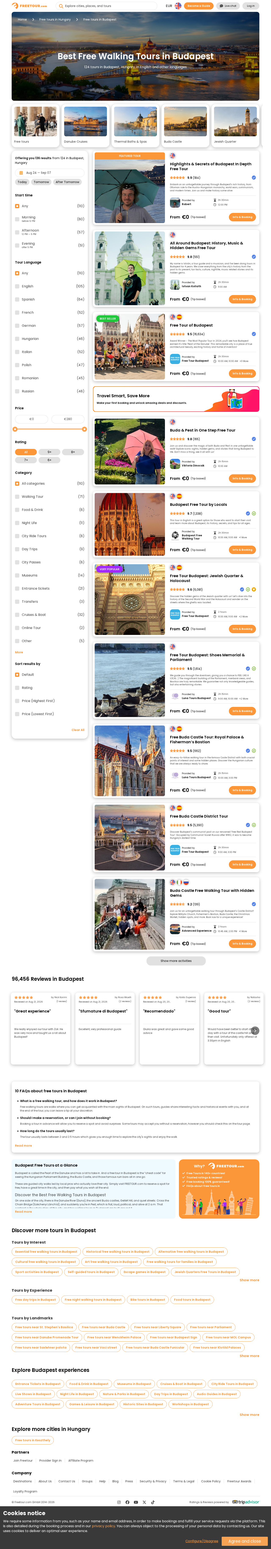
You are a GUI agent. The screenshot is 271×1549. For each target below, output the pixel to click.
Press (129, 1481)
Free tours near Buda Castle (103, 1327)
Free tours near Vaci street (96, 1347)
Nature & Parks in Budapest (124, 1394)
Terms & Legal (183, 1481)
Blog (115, 1481)
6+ (49, 460)
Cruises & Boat (53, 615)
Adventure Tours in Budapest (37, 1404)
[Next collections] (256, 121)
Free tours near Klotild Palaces (217, 1347)
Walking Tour (53, 497)
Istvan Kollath (191, 286)
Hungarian (53, 339)
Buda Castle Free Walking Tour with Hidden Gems (212, 893)
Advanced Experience (197, 930)
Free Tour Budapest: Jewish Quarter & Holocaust (206, 578)
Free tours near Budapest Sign (173, 1337)
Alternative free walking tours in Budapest (191, 1252)
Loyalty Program (25, 1491)
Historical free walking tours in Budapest (117, 1252)
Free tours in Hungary (55, 19)
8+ (73, 452)
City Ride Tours (53, 536)
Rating (27, 688)
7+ (26, 460)
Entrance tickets (53, 588)
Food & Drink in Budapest (88, 1384)
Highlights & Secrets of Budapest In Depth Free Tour (211, 166)
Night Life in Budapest (77, 1394)
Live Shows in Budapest (33, 1394)
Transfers (53, 602)
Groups (87, 1481)
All (26, 452)
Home (22, 19)
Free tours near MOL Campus (228, 1337)
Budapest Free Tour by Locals (198, 504)
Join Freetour (23, 1460)
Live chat (230, 6)
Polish (53, 365)
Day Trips (53, 549)
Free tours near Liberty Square (157, 1327)
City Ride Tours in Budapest (232, 1384)
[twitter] (144, 1502)
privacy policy (103, 1526)
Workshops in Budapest (190, 1404)
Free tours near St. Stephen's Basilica (44, 1327)
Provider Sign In (50, 1460)
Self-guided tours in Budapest (91, 1272)
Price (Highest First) (38, 701)
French (53, 312)
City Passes (53, 562)
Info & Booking (242, 217)
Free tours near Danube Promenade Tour (47, 1337)
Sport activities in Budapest (37, 1272)
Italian (53, 352)
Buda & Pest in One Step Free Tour (202, 430)
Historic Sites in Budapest (143, 1404)
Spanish (53, 299)
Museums (53, 575)
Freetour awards (239, 1481)
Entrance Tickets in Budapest (38, 1384)
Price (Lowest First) (38, 714)
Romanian (53, 378)
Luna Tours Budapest (196, 698)
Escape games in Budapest (145, 1272)
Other (53, 641)
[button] (35, 125)
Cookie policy (211, 1481)
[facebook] (127, 1502)
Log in (251, 6)
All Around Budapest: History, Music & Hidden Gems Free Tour (206, 245)
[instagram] (119, 1502)
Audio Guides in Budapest (217, 1394)
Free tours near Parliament (211, 1327)
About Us (45, 1481)
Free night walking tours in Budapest (93, 1300)
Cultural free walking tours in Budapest (45, 1262)
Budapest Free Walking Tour (192, 537)
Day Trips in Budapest (171, 1394)
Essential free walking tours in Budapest (46, 1252)
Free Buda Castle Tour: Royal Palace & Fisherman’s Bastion (207, 739)
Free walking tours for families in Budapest (180, 1262)
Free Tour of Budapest (191, 325)
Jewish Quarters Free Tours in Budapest (205, 1272)
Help (102, 1481)
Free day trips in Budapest (35, 1300)
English (53, 286)
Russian (53, 391)
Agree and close (244, 1541)
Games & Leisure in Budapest (91, 1404)
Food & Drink (53, 510)
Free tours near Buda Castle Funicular (155, 1347)
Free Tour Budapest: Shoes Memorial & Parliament (207, 657)
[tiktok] (152, 1502)
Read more (23, 1145)
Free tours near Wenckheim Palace (114, 1337)
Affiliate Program (80, 1460)
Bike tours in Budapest (147, 1300)
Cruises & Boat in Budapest (181, 1384)
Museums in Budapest (134, 1384)
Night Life (53, 523)
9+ (49, 452)
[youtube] (135, 1502)
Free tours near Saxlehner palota (40, 1347)
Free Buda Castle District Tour (199, 816)
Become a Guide (199, 6)
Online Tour (53, 628)
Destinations (22, 1481)
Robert (186, 204)
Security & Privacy (153, 1481)
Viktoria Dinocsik (193, 465)
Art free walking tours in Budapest (111, 1262)
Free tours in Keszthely (32, 1440)
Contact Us (66, 1481)
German (53, 326)
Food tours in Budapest (192, 1300)
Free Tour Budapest (195, 360)
